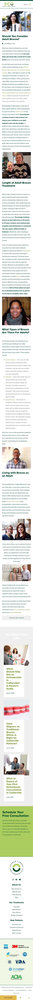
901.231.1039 (21, 829)
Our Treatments (16, 902)
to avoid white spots (12, 501)
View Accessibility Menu (8, 990)
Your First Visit (16, 925)
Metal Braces (16, 910)
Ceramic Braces (10, 360)
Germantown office (15, 612)
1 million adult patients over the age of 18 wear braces (16, 93)
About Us (16, 884)
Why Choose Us (16, 889)
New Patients (16, 920)
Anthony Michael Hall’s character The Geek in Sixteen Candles (16, 70)
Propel (18, 276)
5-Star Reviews (16, 895)
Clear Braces (16, 912)
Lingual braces (10, 400)
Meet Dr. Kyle (16, 892)
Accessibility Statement (21, 990)
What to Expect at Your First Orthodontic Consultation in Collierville (13, 785)
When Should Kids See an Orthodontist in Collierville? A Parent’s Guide (13, 678)
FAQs (16, 897)
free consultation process (22, 610)
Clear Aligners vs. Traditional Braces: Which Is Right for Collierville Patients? (13, 733)
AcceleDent (26, 251)
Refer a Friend (16, 933)
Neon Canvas (16, 993)
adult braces (19, 112)
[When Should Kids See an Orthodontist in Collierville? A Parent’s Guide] (16, 657)
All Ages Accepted (16, 915)
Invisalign (8, 377)
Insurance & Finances (16, 927)
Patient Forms (16, 930)
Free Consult (8, 998)
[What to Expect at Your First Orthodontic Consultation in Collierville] (16, 766)
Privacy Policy (29, 987)
